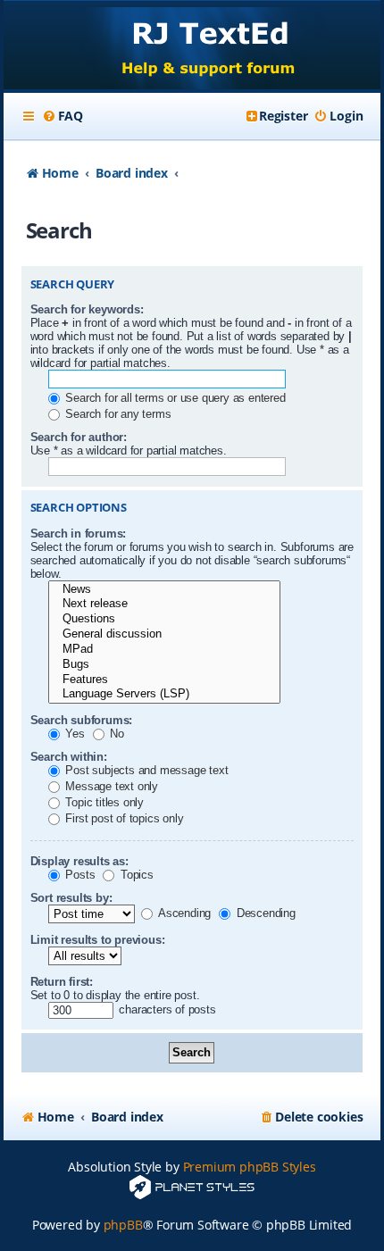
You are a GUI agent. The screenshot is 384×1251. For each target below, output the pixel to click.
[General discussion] (164, 634)
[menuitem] (62, 116)
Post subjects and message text (146, 770)
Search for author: (78, 437)
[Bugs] (164, 664)
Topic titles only (103, 802)
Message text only (110, 786)
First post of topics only (123, 818)
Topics (135, 874)
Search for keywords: (87, 309)
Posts (79, 874)
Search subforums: (81, 720)
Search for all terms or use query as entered (174, 397)
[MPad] (164, 649)
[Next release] (164, 604)
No (115, 733)
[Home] (192, 47)
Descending (264, 913)
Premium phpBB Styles (249, 1166)
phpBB (123, 1224)
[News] (164, 589)
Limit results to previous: (97, 940)
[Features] (164, 680)
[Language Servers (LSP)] (164, 694)
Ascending (183, 913)
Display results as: (79, 861)
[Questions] (164, 619)
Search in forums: (78, 533)
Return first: (61, 981)
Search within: (68, 756)
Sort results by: (71, 898)
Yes (74, 733)
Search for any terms (117, 414)
